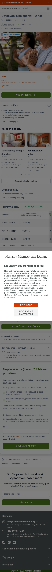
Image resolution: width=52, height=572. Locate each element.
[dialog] (26, 286)
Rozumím (26, 305)
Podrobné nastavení (26, 313)
